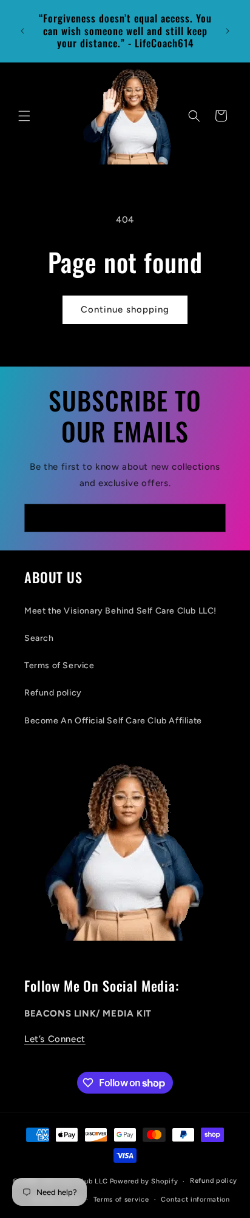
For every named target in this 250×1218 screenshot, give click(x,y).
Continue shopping (125, 309)
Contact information (195, 1199)
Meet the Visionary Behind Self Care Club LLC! (120, 611)
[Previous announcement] (22, 31)
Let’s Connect (55, 1039)
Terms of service (121, 1199)
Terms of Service (59, 665)
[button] (24, 116)
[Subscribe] (211, 518)
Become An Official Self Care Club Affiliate (113, 721)
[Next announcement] (227, 31)
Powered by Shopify (144, 1181)
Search (39, 638)
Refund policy (53, 693)
